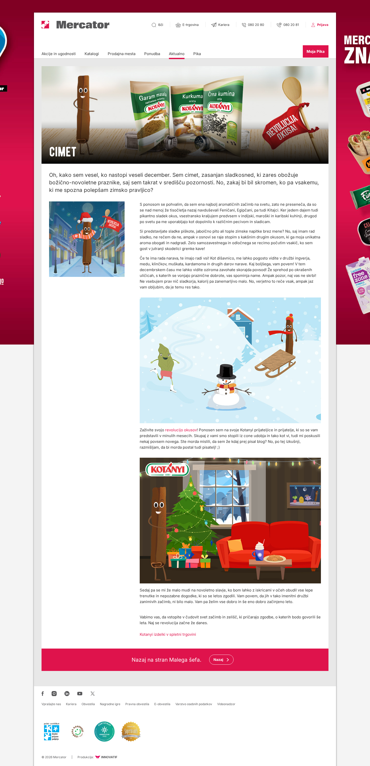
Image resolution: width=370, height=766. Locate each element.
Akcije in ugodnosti (59, 53)
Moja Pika (316, 51)
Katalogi (92, 53)
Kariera (71, 704)
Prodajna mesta (121, 53)
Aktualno (176, 53)
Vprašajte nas (51, 704)
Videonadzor (226, 704)
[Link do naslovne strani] (75, 25)
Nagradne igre (110, 704)
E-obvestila (162, 704)
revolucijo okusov (181, 430)
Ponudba (152, 53)
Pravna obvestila (137, 704)
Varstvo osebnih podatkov (193, 704)
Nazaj (218, 659)
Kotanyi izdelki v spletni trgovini (168, 634)
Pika (197, 53)
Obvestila (88, 704)
